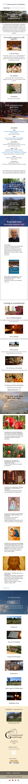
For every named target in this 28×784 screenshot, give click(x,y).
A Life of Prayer (14, 53)
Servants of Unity (13, 602)
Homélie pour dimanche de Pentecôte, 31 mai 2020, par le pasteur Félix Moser (12, 461)
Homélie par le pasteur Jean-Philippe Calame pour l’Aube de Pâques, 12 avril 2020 (13, 515)
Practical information (14, 657)
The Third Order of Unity (14, 607)
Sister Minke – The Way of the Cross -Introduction (13, 573)
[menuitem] (9, 780)
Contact (14, 743)
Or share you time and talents (14, 385)
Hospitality (14, 96)
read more (6, 255)
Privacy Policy (16, 773)
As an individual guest (14, 318)
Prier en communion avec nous (14, 106)
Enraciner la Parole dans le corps (14, 151)
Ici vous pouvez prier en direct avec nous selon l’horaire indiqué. (14, 120)
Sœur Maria (7, 245)
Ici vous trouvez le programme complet (14, 172)
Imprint (9, 773)
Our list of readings (14, 642)
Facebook (17, 749)
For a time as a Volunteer (14, 368)
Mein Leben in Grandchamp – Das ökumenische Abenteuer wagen (13, 277)
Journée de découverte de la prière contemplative (14, 132)
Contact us (14, 627)
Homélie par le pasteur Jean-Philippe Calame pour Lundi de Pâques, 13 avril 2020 (13, 488)
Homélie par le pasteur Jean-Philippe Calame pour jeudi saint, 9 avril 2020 (13, 543)
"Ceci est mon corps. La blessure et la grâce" (14, 152)
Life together (14, 76)
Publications (14, 673)
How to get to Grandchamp (14, 688)
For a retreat (14, 337)
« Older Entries (6, 588)
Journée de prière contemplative (14, 138)
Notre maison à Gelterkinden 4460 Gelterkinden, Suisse (14, 723)
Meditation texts (14, 703)
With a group (14, 350)
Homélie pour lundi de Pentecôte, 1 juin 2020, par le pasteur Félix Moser (13, 432)
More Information (13, 390)
